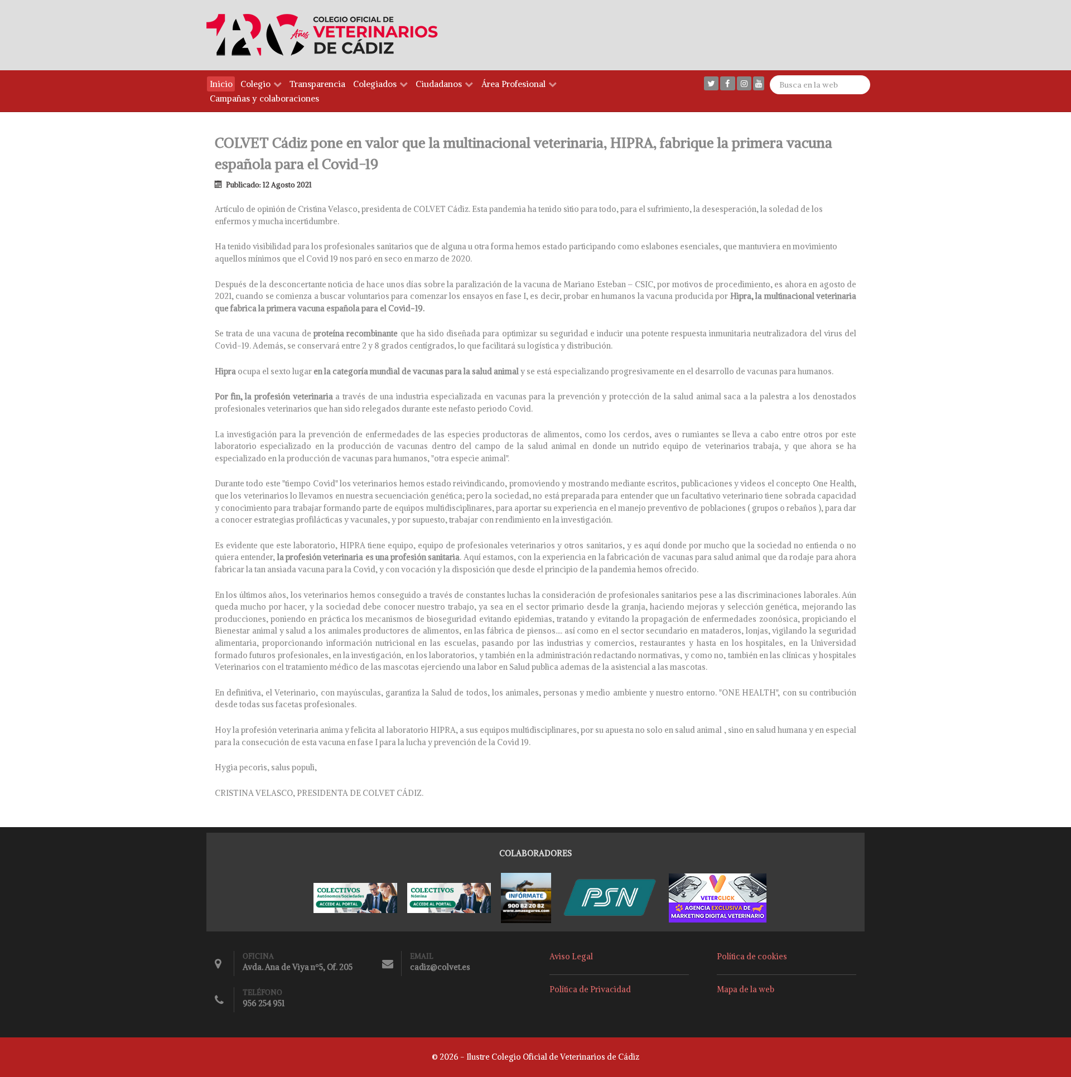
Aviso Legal (571, 957)
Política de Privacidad (590, 989)
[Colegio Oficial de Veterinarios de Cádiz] (327, 35)
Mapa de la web (745, 989)
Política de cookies (752, 957)
